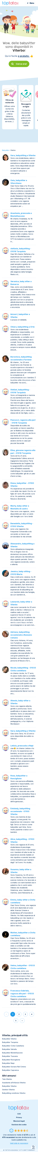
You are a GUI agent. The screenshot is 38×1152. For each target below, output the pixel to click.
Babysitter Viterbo (9, 1039)
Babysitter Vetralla (9, 1049)
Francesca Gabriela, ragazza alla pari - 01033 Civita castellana (22, 993)
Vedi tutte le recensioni (19, 1143)
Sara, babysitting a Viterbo (22, 155)
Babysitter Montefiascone (12, 1053)
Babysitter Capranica (10, 1070)
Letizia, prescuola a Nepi (21, 746)
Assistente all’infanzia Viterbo (14, 1083)
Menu (32, 3)
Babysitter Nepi (8, 1063)
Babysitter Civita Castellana (13, 1046)
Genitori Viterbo (8, 1090)
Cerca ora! (21, 64)
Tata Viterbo (7, 1079)
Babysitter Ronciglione (11, 1060)
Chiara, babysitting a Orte (22, 327)
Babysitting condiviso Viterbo (13, 1093)
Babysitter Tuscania (10, 1056)
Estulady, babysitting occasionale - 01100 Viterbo (20, 811)
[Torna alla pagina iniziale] (10, 3)
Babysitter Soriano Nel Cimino (14, 1067)
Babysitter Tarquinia (10, 1042)
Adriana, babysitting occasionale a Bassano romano (21, 635)
